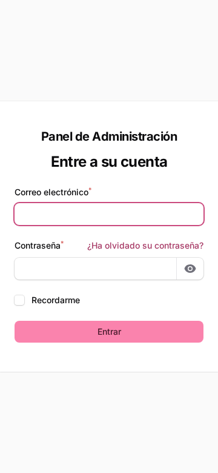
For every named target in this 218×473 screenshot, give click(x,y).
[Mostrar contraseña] (190, 268)
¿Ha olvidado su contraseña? (145, 245)
